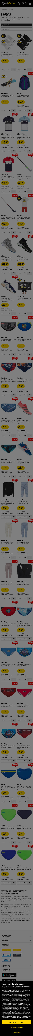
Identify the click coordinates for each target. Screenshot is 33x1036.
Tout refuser (16, 1032)
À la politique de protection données (18, 1017)
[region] (16, 1008)
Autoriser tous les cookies (16, 1022)
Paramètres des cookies (16, 1027)
